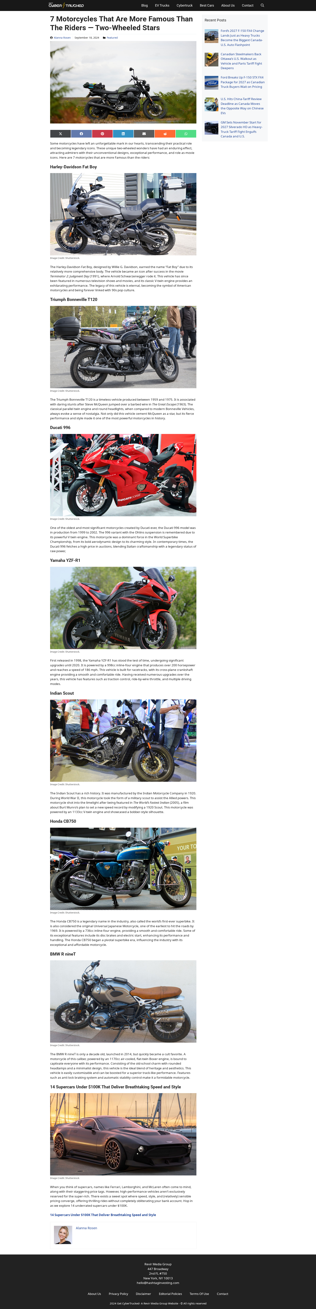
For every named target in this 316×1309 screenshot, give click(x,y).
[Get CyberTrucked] (66, 5)
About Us (228, 5)
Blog (144, 5)
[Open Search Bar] (262, 5)
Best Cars (207, 5)
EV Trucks (162, 5)
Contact (247, 5)
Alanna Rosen (62, 37)
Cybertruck (185, 5)
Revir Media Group (155, 1303)
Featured (112, 37)
